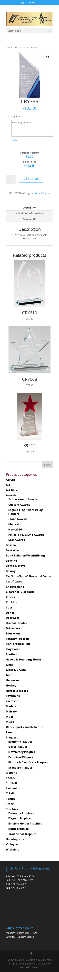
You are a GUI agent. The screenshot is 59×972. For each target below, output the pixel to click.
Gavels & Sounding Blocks (23, 659)
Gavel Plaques (18, 746)
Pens (9, 732)
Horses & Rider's (17, 691)
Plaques (11, 737)
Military (11, 711)
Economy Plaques (20, 741)
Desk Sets (12, 618)
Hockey (11, 685)
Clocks (10, 597)
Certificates (14, 581)
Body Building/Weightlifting (25, 555)
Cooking (11, 602)
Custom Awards (19, 504)
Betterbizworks (29, 967)
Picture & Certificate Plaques (28, 762)
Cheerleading (15, 587)
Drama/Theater (16, 623)
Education (13, 633)
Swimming (13, 788)
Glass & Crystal (21, 47)
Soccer (10, 778)
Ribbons (11, 772)
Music (10, 722)
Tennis (10, 798)
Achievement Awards (23, 499)
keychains (13, 696)
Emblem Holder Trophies (25, 823)
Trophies (12, 809)
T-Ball (10, 793)
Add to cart (31, 178)
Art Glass (12, 490)
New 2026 (15, 529)
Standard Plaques (20, 767)
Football (11, 654)
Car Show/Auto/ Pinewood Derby (28, 576)
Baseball (11, 545)
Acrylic (10, 480)
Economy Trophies (21, 813)
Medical (13, 524)
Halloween (13, 680)
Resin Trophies (18, 829)
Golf (9, 675)
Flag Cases (13, 649)
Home (9, 47)
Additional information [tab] (29, 213)
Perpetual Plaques (20, 757)
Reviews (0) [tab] (29, 219)
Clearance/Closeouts (20, 592)
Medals (11, 706)
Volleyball (12, 844)
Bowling (11, 561)
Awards (11, 495)
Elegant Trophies (20, 818)
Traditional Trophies (22, 834)
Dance (10, 613)
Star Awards (16, 540)
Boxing (11, 571)
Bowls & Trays (15, 566)
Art (8, 485)
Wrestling (12, 849)
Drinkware (13, 628)
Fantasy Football (17, 639)
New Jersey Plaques (21, 752)
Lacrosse (12, 701)
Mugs (10, 717)
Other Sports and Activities (25, 727)
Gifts (9, 665)
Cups (9, 607)
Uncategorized (16, 839)
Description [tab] (29, 207)
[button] (48, 57)
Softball (11, 783)
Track (10, 804)
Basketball (13, 550)
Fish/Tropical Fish (18, 644)
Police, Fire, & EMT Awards (26, 535)
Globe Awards (17, 519)
